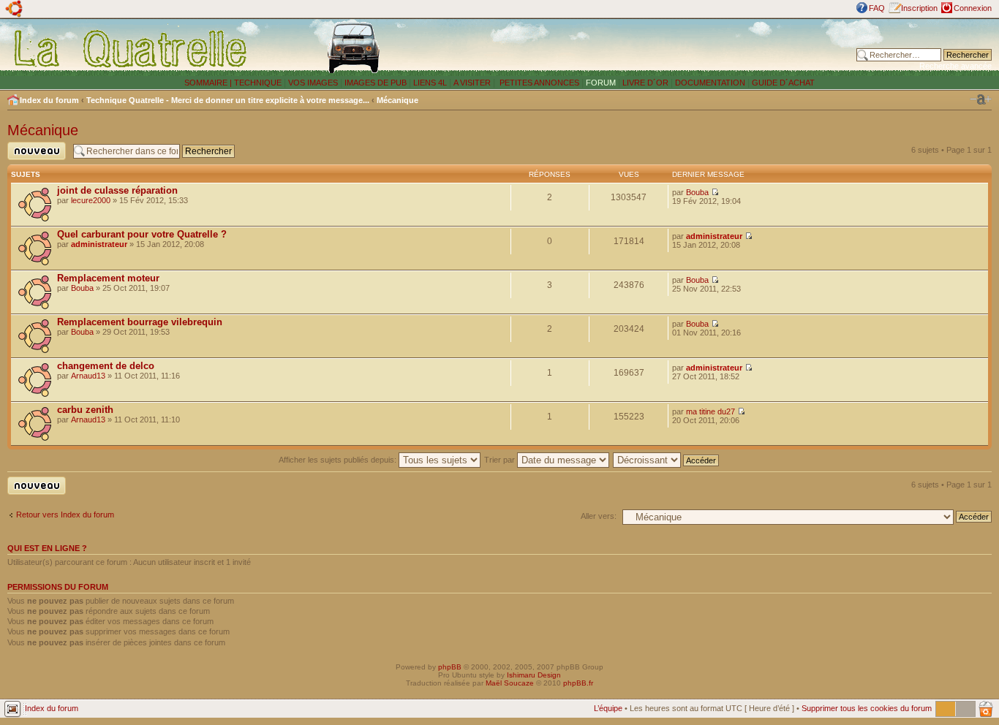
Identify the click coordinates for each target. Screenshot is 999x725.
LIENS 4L (431, 82)
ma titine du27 (710, 411)
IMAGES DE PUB (375, 82)
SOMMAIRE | (209, 82)
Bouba (697, 192)
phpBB (449, 667)
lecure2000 (90, 200)
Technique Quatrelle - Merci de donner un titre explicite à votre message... (227, 100)
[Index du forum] (131, 48)
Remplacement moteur (108, 278)
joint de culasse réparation (117, 190)
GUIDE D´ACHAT (783, 82)
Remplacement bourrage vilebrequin (139, 321)
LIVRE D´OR (645, 82)
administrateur (99, 244)
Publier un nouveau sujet (32, 159)
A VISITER (472, 82)
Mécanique (397, 100)
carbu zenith (85, 409)
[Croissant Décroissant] (666, 459)
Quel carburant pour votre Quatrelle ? (142, 234)
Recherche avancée (955, 65)
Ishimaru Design (534, 675)
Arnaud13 (88, 375)
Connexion (973, 8)
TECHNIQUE (258, 82)
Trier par (500, 459)
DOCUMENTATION (710, 82)
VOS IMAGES (313, 82)
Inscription (919, 8)
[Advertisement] (653, 47)
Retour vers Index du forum (65, 514)
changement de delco (105, 365)
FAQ (877, 8)
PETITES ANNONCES (538, 82)
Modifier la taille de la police (981, 99)
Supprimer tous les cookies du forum (867, 708)
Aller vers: (599, 516)
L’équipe (608, 708)
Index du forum (49, 100)
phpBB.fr (578, 683)
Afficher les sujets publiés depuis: (339, 459)
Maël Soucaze (510, 683)
